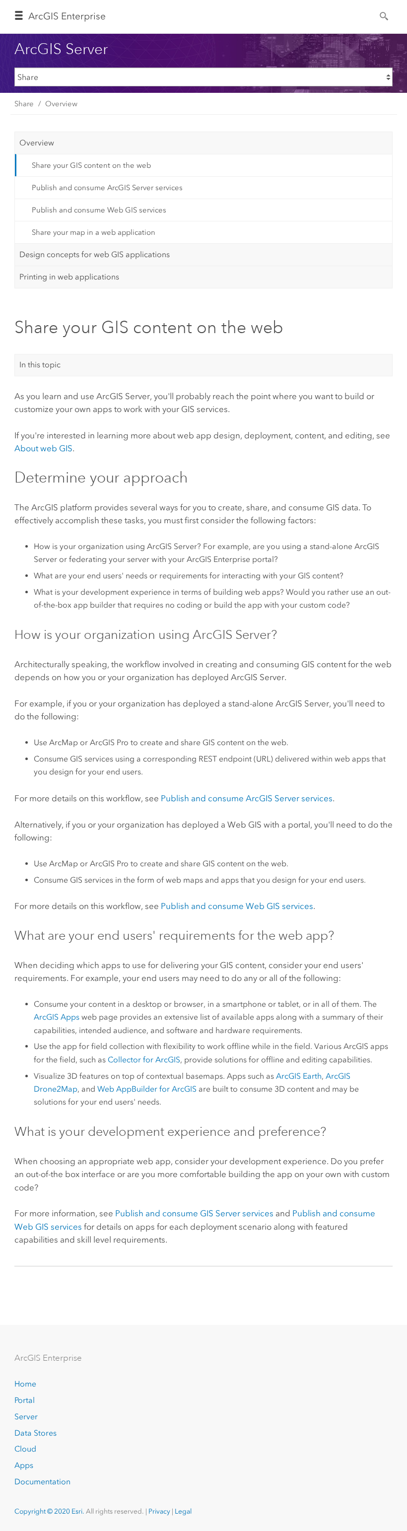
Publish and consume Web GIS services (99, 210)
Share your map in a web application (93, 232)
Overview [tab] (36, 142)
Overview (61, 103)
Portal (24, 1400)
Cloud (25, 1449)
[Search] (385, 15)
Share (24, 103)
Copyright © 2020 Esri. (49, 1511)
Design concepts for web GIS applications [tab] (94, 254)
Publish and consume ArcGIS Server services (107, 187)
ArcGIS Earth (299, 1076)
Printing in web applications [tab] (69, 276)
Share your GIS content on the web (91, 165)
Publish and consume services (247, 798)
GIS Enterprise (67, 16)
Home (25, 1384)
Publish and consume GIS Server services (194, 1213)
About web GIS (43, 448)
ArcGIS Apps (56, 1017)
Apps (23, 1465)
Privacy (159, 1511)
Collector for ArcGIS (144, 1059)
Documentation (42, 1481)
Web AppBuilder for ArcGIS (147, 1089)
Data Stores (35, 1433)
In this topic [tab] (40, 364)
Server (26, 1416)
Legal (183, 1511)
